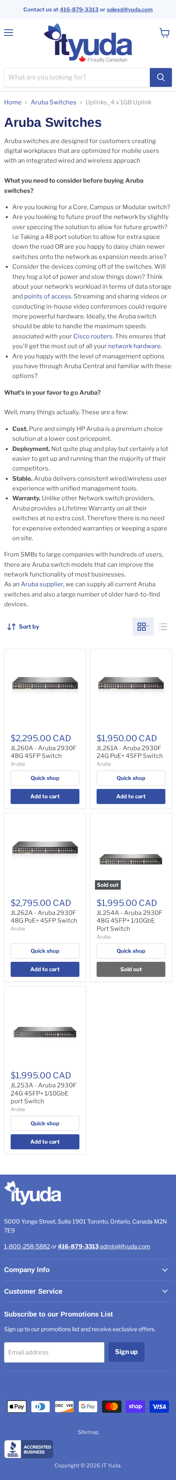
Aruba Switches (54, 102)
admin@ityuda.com (125, 1246)
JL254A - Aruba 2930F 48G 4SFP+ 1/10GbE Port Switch (129, 920)
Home (13, 102)
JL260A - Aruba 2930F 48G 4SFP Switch (44, 752)
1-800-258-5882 (27, 1246)
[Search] (161, 77)
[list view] (163, 627)
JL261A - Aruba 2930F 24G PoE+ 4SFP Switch (130, 752)
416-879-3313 (79, 9)
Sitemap (88, 1432)
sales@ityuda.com (130, 9)
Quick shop (45, 778)
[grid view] (143, 627)
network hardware (134, 346)
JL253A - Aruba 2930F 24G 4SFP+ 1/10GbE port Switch (44, 1093)
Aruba (18, 764)
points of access (47, 296)
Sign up (126, 1352)
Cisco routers (93, 336)
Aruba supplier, (42, 584)
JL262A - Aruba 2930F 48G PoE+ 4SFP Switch (44, 917)
